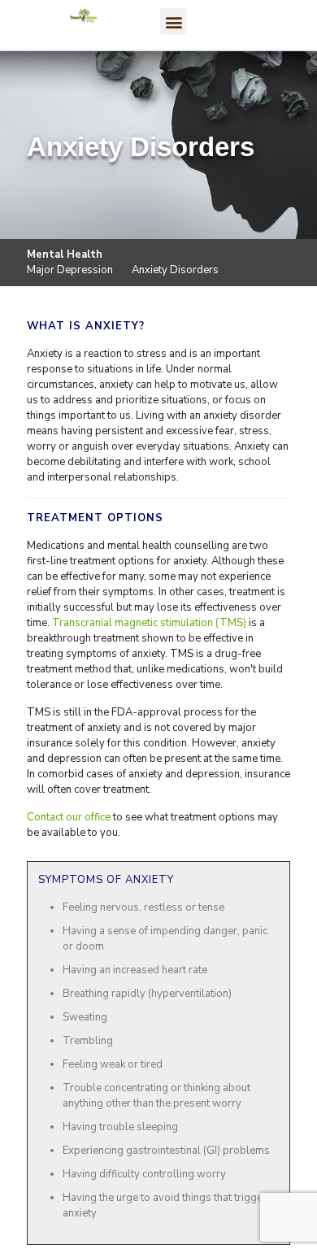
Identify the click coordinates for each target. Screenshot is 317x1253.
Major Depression (70, 270)
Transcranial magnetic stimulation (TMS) (149, 623)
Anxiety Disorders (175, 270)
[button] (173, 21)
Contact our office (69, 817)
